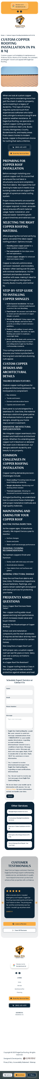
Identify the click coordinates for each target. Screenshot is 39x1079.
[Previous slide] (3, 903)
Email (8, 697)
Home (3, 35)
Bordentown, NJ (19, 1014)
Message (9, 715)
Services (19, 985)
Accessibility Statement (21, 1062)
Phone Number (11, 706)
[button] (31, 1075)
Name (8, 688)
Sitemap (32, 1062)
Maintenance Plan (19, 989)
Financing (19, 992)
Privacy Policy (11, 789)
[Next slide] (36, 903)
